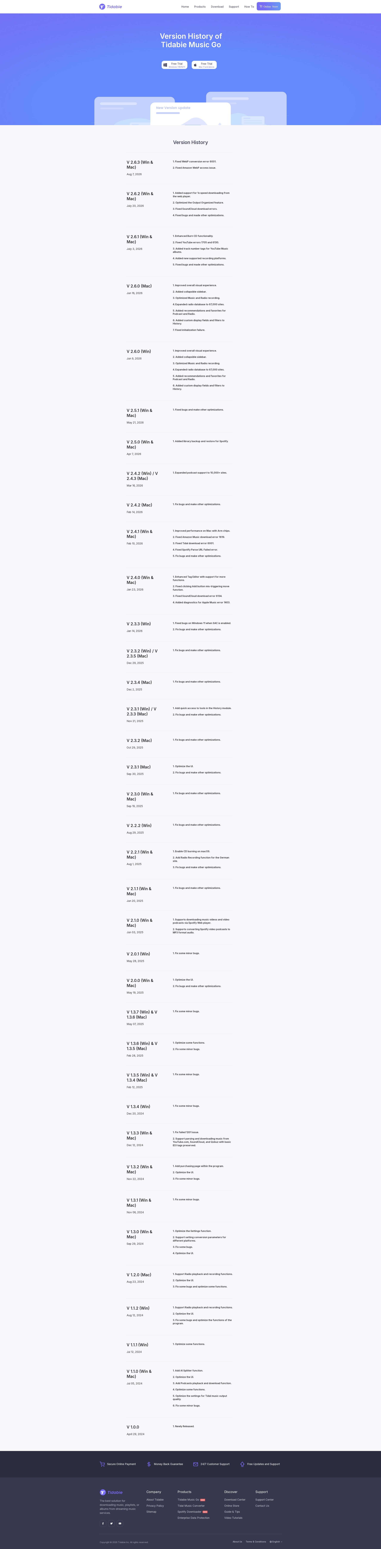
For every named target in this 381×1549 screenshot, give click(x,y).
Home (185, 6)
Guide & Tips (232, 1511)
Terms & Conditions (256, 1541)
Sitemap (151, 1511)
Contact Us (262, 1505)
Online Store (270, 6)
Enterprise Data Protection (194, 1517)
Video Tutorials (233, 1517)
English (276, 1541)
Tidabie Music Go (189, 1499)
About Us (237, 1541)
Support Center (264, 1499)
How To (249, 6)
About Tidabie (155, 1499)
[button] (174, 65)
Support (234, 6)
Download (217, 6)
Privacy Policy (155, 1505)
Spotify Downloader (190, 1511)
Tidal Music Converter (191, 1505)
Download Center (234, 1499)
